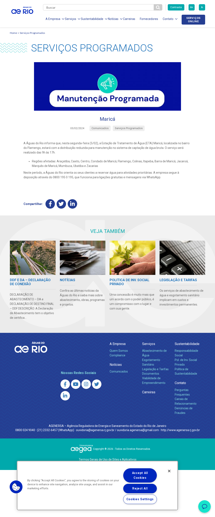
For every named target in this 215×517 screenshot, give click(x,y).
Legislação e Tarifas (155, 369)
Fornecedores (149, 19)
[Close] (169, 471)
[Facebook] (50, 204)
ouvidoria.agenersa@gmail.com (138, 430)
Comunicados (119, 371)
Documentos (150, 373)
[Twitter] (61, 204)
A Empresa (118, 344)
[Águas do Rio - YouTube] (75, 384)
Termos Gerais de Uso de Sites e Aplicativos (107, 459)
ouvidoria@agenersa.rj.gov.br (95, 430)
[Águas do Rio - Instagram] (86, 384)
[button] (16, 487)
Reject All (140, 488)
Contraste (176, 7)
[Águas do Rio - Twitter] (96, 384)
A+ (191, 7)
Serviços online (193, 19)
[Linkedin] (72, 204)
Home (13, 32)
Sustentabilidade (187, 344)
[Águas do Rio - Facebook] (65, 384)
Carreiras (129, 19)
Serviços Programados (32, 32)
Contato (180, 383)
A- (202, 7)
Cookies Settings (140, 499)
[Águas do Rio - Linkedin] (65, 395)
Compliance (117, 355)
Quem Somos (119, 350)
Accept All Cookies (140, 475)
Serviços (148, 344)
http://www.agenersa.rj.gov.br (180, 430)
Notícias (116, 365)
